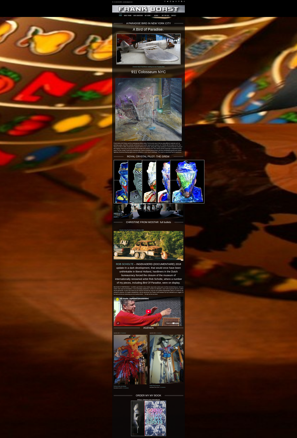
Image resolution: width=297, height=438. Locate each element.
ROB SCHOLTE (124, 264)
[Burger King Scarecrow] (166, 359)
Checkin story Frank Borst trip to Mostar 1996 (131, 230)
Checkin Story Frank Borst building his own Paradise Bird (148, 66)
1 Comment (159, 333)
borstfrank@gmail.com (127, 2)
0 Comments (123, 333)
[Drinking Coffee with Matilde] (130, 359)
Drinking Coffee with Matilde (120, 386)
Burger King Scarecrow (155, 385)
